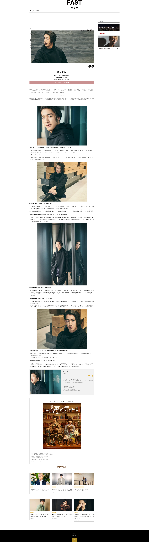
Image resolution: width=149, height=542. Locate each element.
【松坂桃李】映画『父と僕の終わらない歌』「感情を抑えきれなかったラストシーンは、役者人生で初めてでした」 (84, 516)
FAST (73, 535)
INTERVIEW (32, 512)
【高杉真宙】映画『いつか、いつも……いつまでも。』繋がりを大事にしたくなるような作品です (109, 48)
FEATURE (76, 512)
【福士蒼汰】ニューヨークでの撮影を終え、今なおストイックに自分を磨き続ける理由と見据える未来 (62, 491)
